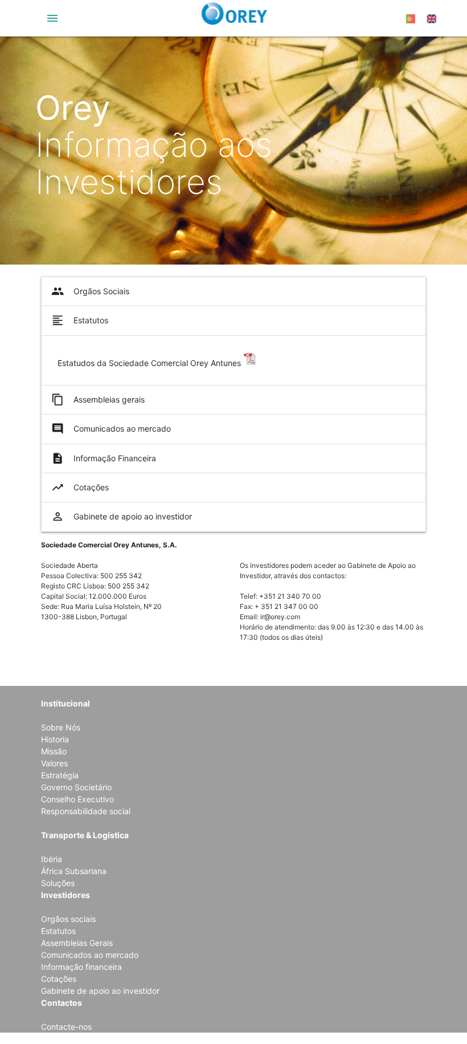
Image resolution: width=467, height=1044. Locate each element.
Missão (54, 751)
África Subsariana (73, 871)
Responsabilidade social (85, 811)
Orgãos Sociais (90, 291)
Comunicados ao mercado (111, 429)
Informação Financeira (103, 458)
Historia (55, 739)
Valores (54, 763)
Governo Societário (76, 787)
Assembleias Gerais (77, 943)
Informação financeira (81, 967)
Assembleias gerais (98, 399)
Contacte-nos (66, 1026)
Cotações (80, 487)
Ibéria (51, 859)
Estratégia (60, 775)
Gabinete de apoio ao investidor (121, 516)
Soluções (58, 883)
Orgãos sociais (68, 919)
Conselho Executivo (77, 799)
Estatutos (79, 320)
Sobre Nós (60, 727)
